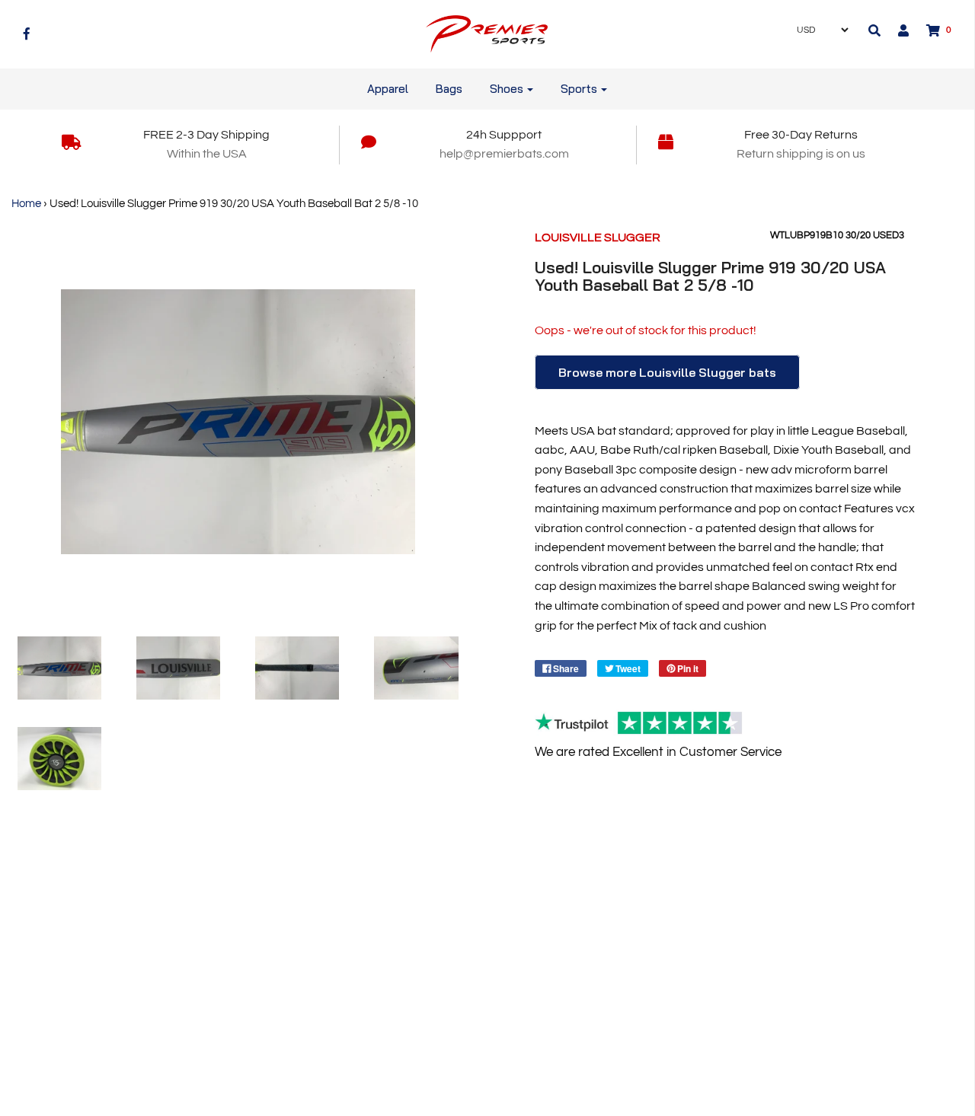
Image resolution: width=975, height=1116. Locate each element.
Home (26, 203)
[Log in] (896, 30)
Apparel (387, 88)
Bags (449, 88)
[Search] (874, 30)
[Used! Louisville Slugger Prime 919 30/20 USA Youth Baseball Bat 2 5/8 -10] (59, 668)
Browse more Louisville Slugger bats (667, 372)
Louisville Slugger (597, 237)
